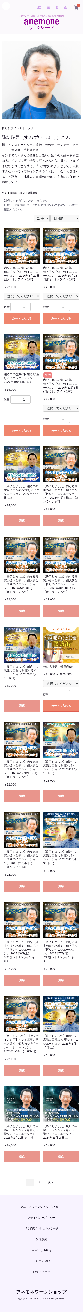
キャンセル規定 (41, 1250)
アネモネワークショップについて (41, 1206)
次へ (50, 1182)
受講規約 (41, 1239)
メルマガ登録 (41, 1261)
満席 (22, 520)
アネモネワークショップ (41, 1291)
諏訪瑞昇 (32, 192)
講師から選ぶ (17, 192)
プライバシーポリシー (41, 1217)
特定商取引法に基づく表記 (41, 1228)
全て (4, 192)
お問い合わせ (41, 1272)
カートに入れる (22, 318)
